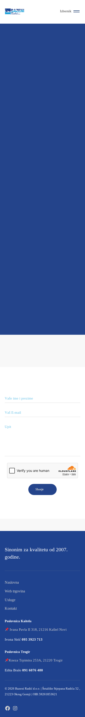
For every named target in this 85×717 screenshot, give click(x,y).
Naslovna (12, 582)
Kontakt (11, 608)
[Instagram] (15, 708)
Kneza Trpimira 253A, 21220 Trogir (36, 660)
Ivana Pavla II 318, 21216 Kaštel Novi (38, 629)
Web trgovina (15, 591)
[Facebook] (7, 708)
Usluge (10, 600)
